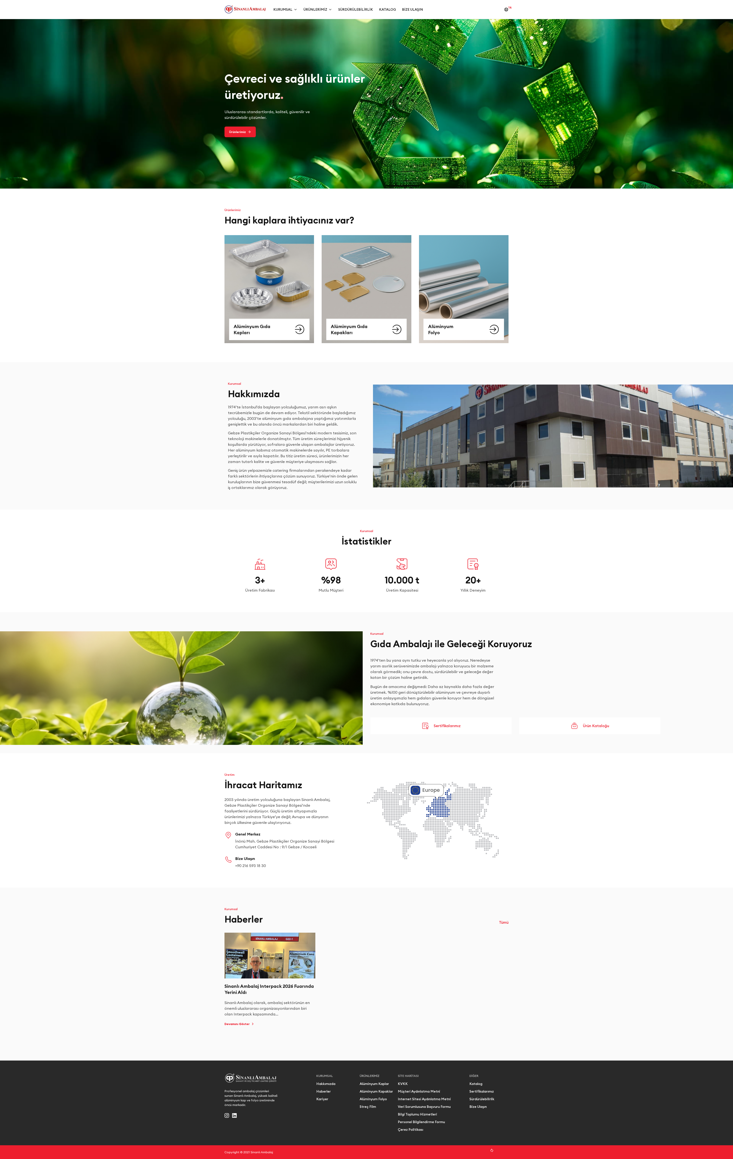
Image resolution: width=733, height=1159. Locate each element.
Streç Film (368, 1106)
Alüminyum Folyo (373, 1099)
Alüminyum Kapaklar (376, 1091)
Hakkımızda (325, 1084)
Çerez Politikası (410, 1129)
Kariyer (322, 1099)
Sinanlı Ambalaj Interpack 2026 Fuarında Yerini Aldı (269, 989)
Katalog (387, 9)
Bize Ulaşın (412, 9)
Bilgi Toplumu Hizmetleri (417, 1114)
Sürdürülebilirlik (355, 9)
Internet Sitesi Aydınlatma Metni (424, 1099)
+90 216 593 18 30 (250, 865)
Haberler (323, 1091)
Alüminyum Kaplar (374, 1084)
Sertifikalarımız (481, 1091)
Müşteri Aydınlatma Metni (419, 1091)
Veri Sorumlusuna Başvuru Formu (424, 1106)
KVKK (403, 1084)
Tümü (504, 922)
